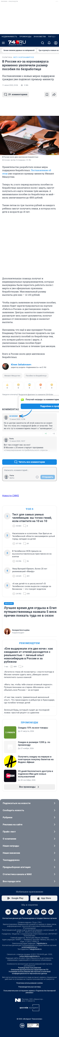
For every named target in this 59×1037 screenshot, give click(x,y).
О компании (9, 838)
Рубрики (7, 817)
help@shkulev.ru (36, 949)
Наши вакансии (11, 853)
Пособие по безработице (36, 376)
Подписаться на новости (16, 803)
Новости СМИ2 (10, 495)
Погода (52, 37)
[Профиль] (55, 43)
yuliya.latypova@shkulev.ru (29, 956)
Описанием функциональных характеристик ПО (29, 970)
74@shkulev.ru (41, 943)
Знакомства (40, 37)
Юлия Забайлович (21, 364)
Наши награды (11, 845)
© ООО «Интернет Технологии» (29, 1019)
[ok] (22, 912)
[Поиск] (42, 43)
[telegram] (8, 912)
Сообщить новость (13, 810)
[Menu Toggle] (3, 43)
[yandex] (51, 912)
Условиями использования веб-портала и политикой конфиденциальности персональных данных (29, 972)
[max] (29, 912)
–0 (53, 434)
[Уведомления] (49, 43)
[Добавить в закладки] (47, 94)
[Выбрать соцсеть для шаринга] (54, 94)
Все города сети (12, 881)
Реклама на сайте (12, 824)
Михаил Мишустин (12, 376)
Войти (12, 478)
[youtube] (44, 912)
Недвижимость (9, 37)
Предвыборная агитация (17, 867)
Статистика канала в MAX (17, 874)
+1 (46, 434)
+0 (46, 455)
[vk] (15, 912)
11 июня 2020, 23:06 (10, 85)
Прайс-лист (9, 831)
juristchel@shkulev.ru (29, 947)
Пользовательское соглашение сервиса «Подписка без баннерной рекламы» (29, 992)
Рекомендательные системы (29, 987)
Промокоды (25, 37)
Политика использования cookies (29, 983)
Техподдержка (11, 860)
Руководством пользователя (29, 968)
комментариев (17, 94)
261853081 (13, 416)
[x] (36, 912)
